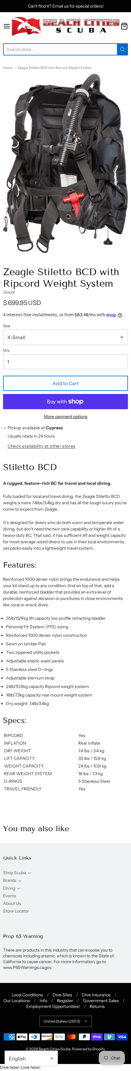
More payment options (65, 416)
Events (9, 896)
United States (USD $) (62, 1021)
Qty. (6, 350)
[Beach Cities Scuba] (65, 26)
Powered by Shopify (88, 1049)
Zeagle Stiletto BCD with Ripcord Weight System (55, 68)
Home (7, 68)
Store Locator (16, 911)
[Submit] (122, 49)
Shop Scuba (14, 872)
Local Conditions (27, 995)
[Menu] (6, 26)
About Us (12, 903)
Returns (97, 1006)
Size (6, 326)
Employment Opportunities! (53, 1006)
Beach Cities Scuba (54, 1049)
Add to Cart (65, 383)
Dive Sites (62, 995)
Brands (9, 880)
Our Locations (16, 1000)
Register (65, 1000)
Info (43, 1000)
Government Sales (101, 1000)
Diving (9, 888)
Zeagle (9, 291)
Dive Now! (10, 1067)
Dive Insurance (96, 995)
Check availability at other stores (42, 446)
